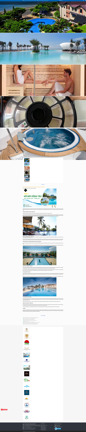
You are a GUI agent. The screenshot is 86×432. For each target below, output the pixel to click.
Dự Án (43, 14)
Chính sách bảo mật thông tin (44, 425)
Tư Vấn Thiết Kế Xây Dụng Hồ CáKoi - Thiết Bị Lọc (43, 11)
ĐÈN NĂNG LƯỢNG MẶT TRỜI (43, 12)
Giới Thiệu (43, 2)
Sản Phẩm (43, 7)
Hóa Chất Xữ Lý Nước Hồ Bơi (43, 9)
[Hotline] (2, 409)
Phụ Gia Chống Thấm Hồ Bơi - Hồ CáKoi (43, 13)
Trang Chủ (43, 1)
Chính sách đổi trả (43, 426)
